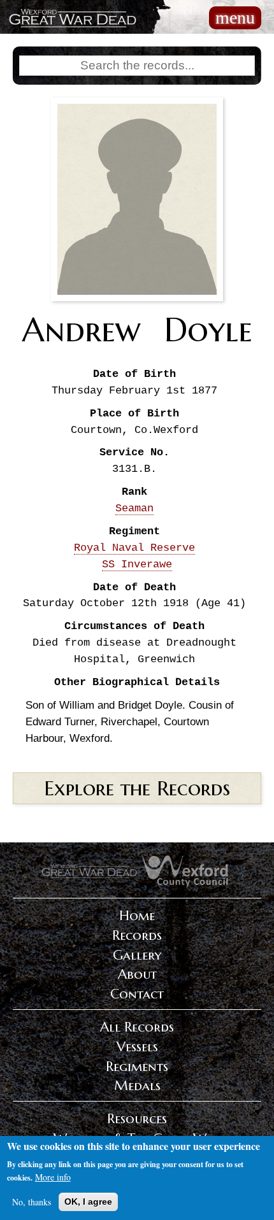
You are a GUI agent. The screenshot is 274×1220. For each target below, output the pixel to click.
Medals (137, 1085)
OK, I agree (88, 1201)
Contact (137, 994)
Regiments (137, 1066)
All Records (137, 1027)
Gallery (137, 955)
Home (137, 915)
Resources (137, 1118)
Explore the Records (137, 788)
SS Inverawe (137, 564)
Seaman (134, 508)
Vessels (137, 1047)
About (137, 974)
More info (53, 1177)
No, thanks (31, 1202)
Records (137, 935)
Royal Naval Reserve (134, 548)
